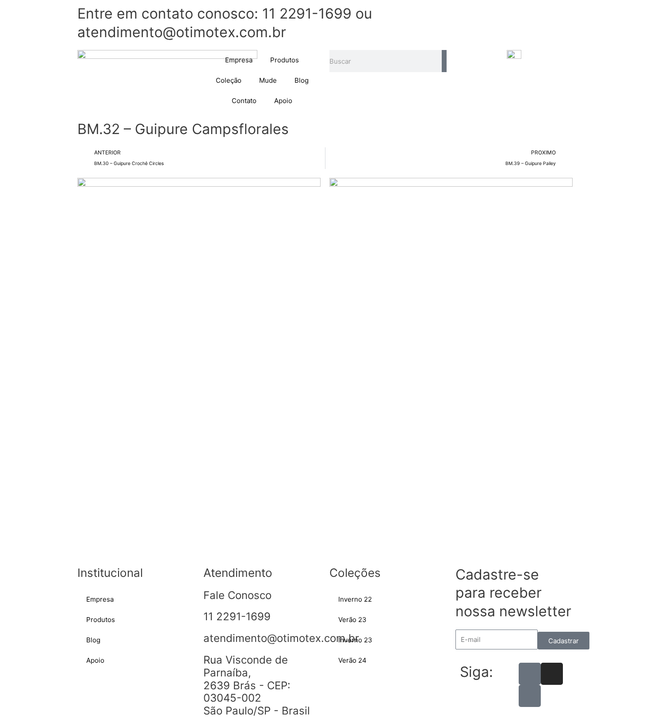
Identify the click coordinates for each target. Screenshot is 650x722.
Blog (301, 80)
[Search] (444, 61)
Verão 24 (352, 660)
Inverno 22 (355, 599)
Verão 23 (352, 619)
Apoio (283, 100)
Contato (244, 100)
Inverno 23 (355, 640)
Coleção (228, 80)
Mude (268, 80)
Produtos (284, 60)
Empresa (238, 60)
